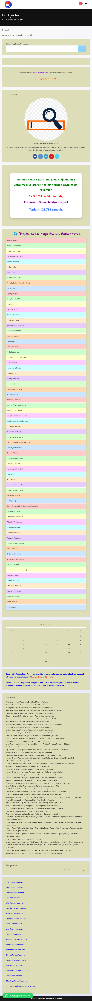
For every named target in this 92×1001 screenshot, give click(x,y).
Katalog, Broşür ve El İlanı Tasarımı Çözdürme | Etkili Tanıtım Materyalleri (31, 780)
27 (46, 653)
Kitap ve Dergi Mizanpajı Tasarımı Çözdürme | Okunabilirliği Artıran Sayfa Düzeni (34, 803)
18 (23, 649)
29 (69, 653)
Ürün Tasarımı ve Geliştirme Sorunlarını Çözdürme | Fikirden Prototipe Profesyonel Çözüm (38, 744)
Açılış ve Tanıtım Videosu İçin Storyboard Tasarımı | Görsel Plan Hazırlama (32, 805)
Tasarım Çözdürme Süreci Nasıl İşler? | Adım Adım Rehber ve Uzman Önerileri (33, 794)
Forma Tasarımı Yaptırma (14, 944)
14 (57, 644)
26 (34, 653)
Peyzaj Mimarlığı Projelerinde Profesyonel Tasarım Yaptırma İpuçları (30, 733)
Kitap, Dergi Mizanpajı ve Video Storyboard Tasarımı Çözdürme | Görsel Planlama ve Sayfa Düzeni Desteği (43, 797)
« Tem (45, 662)
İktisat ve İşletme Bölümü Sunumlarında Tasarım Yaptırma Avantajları (30, 716)
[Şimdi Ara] (82, 48)
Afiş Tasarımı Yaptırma (13, 934)
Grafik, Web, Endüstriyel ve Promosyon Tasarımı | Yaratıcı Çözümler (30, 789)
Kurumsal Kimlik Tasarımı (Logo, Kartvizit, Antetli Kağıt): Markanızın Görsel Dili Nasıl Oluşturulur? (40, 758)
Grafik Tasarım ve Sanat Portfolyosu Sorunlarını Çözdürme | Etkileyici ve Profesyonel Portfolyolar (40, 763)
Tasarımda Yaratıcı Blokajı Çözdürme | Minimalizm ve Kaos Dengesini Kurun (32, 775)
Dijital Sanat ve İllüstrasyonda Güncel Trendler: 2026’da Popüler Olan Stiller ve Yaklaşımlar (37, 749)
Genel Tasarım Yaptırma (14, 882)
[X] (57, 156)
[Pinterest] (51, 156)
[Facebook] (35, 156)
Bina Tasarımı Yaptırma (14, 965)
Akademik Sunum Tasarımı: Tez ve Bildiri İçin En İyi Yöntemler (27, 721)
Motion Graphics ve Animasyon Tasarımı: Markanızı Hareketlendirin (30, 730)
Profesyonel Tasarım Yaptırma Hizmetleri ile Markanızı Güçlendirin (29, 707)
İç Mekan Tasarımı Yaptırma (15, 913)
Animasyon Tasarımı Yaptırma (16, 939)
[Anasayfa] (3, 19)
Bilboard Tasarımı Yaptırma (15, 955)
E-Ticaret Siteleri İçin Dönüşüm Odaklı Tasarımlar (23, 761)
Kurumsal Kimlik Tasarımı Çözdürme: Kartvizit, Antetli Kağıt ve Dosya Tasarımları (34, 853)
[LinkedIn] (46, 156)
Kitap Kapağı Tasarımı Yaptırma (17, 970)
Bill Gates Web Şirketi (41, 72)
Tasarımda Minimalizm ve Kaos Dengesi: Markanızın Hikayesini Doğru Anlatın (33, 814)
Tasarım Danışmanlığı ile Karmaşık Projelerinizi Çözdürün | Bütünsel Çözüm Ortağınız (36, 738)
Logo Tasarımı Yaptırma (14, 929)
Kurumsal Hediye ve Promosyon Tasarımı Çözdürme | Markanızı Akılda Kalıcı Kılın (34, 772)
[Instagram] (40, 156)
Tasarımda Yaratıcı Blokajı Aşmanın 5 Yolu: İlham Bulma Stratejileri (29, 727)
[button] (17, 995)
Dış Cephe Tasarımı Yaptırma (16, 918)
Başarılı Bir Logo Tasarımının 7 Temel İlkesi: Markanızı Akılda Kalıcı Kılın (30, 713)
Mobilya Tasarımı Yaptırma (15, 892)
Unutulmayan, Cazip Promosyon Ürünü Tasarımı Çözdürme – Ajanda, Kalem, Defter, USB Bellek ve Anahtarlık (44, 842)
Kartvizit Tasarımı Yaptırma (15, 950)
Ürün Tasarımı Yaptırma (14, 976)
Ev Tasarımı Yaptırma (13, 898)
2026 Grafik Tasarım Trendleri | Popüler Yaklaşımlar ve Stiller (27, 811)
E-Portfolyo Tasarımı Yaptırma (16, 981)
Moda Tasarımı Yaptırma (14, 887)
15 (69, 644)
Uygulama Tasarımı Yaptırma (16, 960)
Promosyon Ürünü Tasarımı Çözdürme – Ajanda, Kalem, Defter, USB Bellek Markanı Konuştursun (40, 850)
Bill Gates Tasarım (55, 998)
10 (11, 644)
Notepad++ (19, 19)
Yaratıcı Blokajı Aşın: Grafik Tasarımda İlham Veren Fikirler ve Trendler (30, 800)
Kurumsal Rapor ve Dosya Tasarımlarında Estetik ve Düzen (26, 705)
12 (34, 644)
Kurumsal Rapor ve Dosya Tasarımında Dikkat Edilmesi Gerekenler (29, 752)
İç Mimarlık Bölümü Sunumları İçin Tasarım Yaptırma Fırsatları (27, 766)
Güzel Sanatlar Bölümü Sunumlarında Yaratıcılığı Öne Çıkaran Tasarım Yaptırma (34, 724)
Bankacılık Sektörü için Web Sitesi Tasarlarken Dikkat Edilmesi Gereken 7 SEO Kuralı (35, 710)
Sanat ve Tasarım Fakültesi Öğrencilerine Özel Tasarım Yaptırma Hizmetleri (32, 747)
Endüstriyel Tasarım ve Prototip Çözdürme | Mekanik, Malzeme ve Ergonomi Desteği (36, 791)
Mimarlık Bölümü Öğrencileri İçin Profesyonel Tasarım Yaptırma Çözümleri (32, 735)
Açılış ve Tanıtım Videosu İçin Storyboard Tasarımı (23, 839)
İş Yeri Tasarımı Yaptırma (14, 903)
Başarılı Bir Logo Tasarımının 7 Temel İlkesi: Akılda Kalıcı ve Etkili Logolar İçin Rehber (35, 755)
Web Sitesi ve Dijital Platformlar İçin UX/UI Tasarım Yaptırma (27, 702)
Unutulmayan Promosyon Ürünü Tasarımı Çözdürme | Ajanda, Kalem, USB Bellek (34, 808)
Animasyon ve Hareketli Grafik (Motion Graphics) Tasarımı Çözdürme (30, 769)
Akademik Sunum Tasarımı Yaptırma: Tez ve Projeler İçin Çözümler (29, 741)
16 (80, 644)
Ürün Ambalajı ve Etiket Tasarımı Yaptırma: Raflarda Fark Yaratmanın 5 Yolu (32, 786)
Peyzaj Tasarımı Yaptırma (14, 924)
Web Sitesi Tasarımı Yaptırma (16, 908)
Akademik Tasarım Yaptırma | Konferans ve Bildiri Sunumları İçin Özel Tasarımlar (34, 719)
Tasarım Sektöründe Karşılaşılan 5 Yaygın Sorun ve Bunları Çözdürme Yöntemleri (34, 777)
